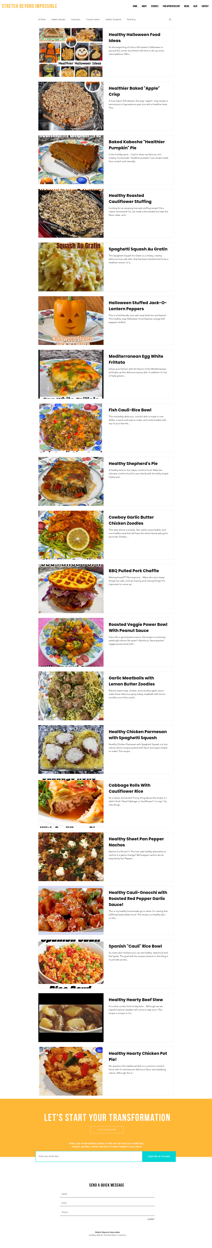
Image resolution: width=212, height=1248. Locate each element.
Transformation (93, 19)
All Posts (42, 19)
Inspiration (75, 19)
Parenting (131, 19)
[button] (170, 19)
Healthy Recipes (58, 19)
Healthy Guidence (113, 19)
